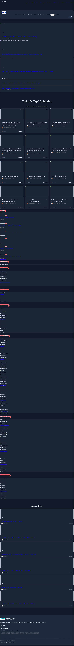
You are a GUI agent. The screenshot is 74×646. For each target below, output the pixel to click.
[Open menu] (71, 17)
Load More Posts (3, 259)
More (52, 14)
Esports (28, 14)
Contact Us (57, 14)
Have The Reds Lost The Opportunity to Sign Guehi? (6, 248)
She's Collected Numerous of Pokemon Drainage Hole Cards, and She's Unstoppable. (10, 225)
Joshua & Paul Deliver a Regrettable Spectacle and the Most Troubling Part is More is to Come (18, 88)
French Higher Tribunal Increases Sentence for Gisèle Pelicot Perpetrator (19, 36)
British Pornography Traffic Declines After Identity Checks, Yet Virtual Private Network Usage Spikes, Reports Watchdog (11, 124)
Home (16, 14)
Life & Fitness (47, 14)
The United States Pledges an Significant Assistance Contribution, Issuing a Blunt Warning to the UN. (35, 150)
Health (43, 14)
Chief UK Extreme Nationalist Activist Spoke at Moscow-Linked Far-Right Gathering (10, 256)
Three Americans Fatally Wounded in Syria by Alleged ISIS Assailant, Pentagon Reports (18, 554)
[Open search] (69, 17)
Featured (35, 14)
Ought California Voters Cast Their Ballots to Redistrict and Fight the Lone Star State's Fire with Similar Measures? (11, 150)
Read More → (20, 131)
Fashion (31, 14)
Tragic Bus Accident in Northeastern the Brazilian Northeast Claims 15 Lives (9, 240)
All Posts (19, 14)
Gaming (39, 14)
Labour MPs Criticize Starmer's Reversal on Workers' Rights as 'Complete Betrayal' (22, 54)
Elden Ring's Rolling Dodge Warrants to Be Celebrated (7, 217)
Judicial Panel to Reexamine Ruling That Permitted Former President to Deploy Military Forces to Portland (27, 71)
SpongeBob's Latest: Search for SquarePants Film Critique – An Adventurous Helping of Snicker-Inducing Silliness (21, 82)
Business (24, 14)
